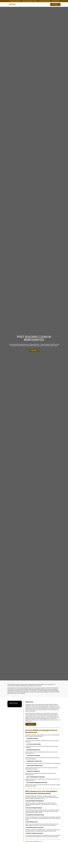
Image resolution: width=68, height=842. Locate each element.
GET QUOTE (34, 350)
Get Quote (55, 4)
